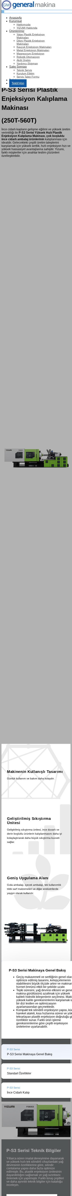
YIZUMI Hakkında (27, 27)
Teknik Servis (24, 70)
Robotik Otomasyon (28, 56)
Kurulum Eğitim (25, 73)
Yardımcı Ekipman (27, 63)
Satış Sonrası (18, 66)
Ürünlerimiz (16, 31)
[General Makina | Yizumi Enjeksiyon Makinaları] (28, 8)
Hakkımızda (23, 24)
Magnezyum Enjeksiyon (30, 53)
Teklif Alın (18, 83)
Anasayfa (15, 17)
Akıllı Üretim (24, 60)
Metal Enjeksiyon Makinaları (33, 50)
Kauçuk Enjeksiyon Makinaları (34, 46)
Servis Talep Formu (28, 76)
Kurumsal (15, 21)
